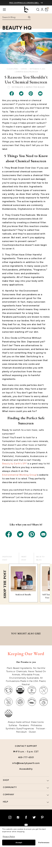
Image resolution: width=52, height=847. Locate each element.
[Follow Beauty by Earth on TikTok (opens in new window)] (18, 817)
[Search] (38, 9)
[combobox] (14, 17)
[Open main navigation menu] (4, 10)
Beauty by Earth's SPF (14, 463)
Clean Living (12, 69)
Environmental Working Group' (19, 474)
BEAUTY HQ (16, 28)
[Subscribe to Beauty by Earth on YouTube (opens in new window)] (26, 825)
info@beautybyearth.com (26, 763)
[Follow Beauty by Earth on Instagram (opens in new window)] (10, 817)
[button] (46, 9)
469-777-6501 (26, 757)
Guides (24, 69)
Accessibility (26, 769)
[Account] (42, 9)
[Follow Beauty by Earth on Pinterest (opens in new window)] (42, 817)
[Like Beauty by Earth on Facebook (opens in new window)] (26, 817)
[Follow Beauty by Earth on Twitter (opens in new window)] (34, 817)
